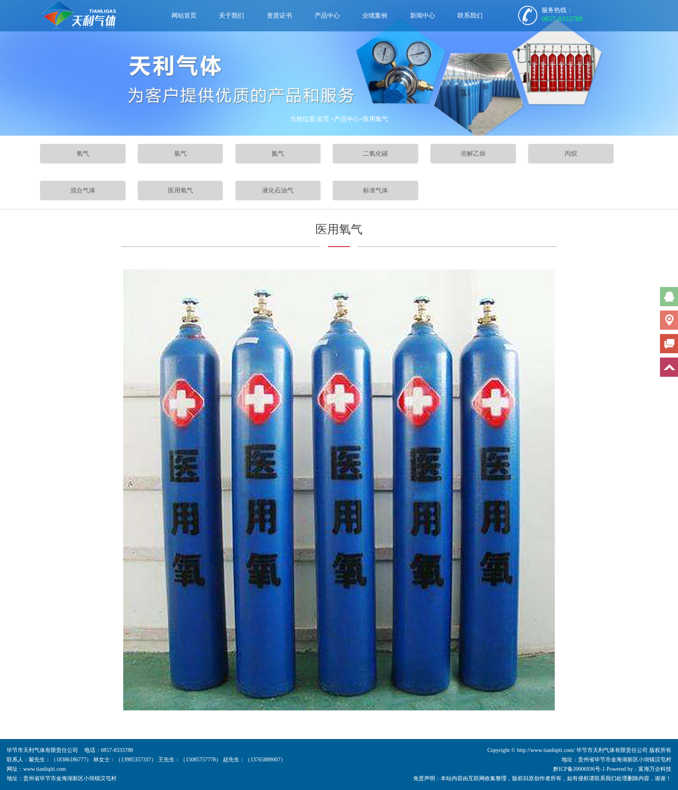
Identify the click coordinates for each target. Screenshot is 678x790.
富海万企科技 (654, 769)
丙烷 (571, 153)
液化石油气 (277, 190)
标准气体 (375, 190)
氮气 (278, 153)
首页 (323, 119)
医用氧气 (180, 190)
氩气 (180, 153)
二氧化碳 (375, 153)
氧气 (83, 153)
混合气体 (82, 190)
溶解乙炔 (473, 153)
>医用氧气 (373, 119)
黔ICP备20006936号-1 (579, 769)
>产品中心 (345, 119)
